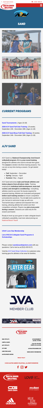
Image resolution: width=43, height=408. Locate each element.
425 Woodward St (36, 339)
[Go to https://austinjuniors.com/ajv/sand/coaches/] (21, 94)
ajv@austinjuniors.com (34, 348)
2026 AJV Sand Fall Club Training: (15, 127)
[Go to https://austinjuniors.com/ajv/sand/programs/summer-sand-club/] (21, 41)
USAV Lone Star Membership (13, 231)
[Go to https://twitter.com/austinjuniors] (26, 367)
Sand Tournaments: (9, 123)
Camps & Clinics (6, 342)
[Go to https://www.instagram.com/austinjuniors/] (22, 367)
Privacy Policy (21, 357)
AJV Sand (4, 348)
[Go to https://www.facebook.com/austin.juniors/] (18, 367)
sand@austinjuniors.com (22, 245)
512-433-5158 (38, 345)
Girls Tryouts (5, 339)
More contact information (34, 352)
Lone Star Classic (6, 351)
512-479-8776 (38, 343)
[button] (7, 2)
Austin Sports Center (7, 354)
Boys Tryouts (5, 345)
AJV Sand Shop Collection (17, 251)
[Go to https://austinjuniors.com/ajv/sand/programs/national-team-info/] (21, 68)
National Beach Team (9, 220)
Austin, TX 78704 (37, 340)
